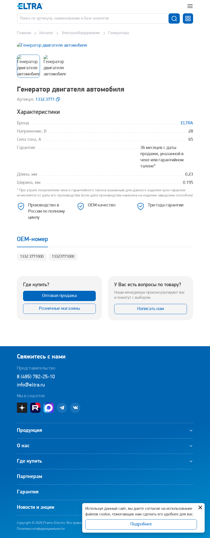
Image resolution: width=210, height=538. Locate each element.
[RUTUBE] (35, 408)
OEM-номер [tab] (32, 239)
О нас (23, 446)
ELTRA (187, 123)
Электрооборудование (80, 33)
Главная (24, 33)
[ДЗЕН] (22, 408)
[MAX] (49, 408)
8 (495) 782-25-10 (36, 377)
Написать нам (150, 309)
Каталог (46, 33)
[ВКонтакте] (75, 408)
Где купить (29, 461)
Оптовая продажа (59, 296)
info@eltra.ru (31, 385)
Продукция (29, 430)
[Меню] (190, 6)
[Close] (200, 507)
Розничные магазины (59, 308)
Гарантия (27, 492)
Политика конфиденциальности (41, 529)
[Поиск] (174, 18)
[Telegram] (62, 408)
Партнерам (29, 476)
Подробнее (141, 524)
